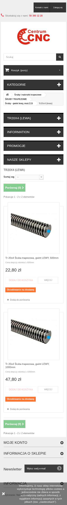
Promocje (16, 146)
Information (18, 132)
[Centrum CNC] (33, 36)
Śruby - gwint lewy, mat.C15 (19, 103)
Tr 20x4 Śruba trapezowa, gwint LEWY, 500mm (32, 257)
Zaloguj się (58, 7)
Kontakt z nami (41, 7)
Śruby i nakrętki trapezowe (27, 95)
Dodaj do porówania (20, 300)
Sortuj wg (9, 176)
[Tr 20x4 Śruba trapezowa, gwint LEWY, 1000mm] (33, 334)
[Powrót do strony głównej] (7, 95)
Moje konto (15, 442)
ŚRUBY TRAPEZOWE (16, 99)
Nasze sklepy (19, 159)
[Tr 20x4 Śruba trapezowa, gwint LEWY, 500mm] (33, 228)
